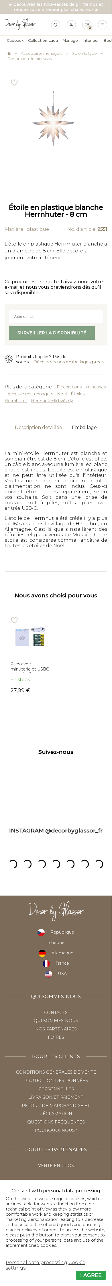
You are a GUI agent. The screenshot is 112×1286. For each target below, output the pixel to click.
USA (62, 973)
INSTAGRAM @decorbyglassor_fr (56, 830)
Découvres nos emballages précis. (69, 362)
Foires (56, 1037)
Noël (62, 393)
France (62, 963)
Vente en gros (56, 1165)
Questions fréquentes (56, 1122)
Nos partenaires (56, 1029)
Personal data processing (36, 1262)
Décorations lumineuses (29, 58)
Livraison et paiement (55, 1097)
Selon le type (84, 53)
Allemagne (62, 952)
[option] (30, 654)
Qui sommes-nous (56, 1020)
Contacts (56, 1012)
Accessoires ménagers (41, 53)
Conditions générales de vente (56, 1072)
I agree (91, 1275)
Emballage (84, 427)
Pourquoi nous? (56, 1130)
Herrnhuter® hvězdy (52, 400)
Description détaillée (38, 427)
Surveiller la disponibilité (51, 332)
